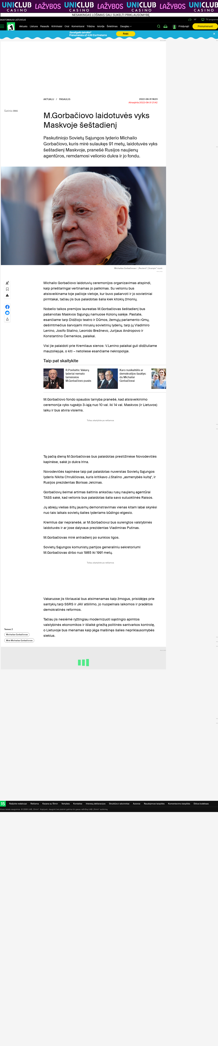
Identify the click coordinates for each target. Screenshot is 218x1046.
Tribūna (91, 26)
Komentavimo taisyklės (179, 803)
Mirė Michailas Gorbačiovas (19, 640)
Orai (67, 26)
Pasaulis (44, 26)
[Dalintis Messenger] (7, 313)
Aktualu (23, 26)
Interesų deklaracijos (95, 803)
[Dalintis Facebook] (7, 307)
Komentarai (78, 26)
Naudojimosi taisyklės (154, 803)
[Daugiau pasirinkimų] (7, 319)
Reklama (34, 803)
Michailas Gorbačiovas (17, 634)
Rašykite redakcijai (18, 803)
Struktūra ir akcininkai (119, 803)
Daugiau (125, 26)
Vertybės (65, 803)
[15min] (11, 26)
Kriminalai (56, 26)
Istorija (100, 26)
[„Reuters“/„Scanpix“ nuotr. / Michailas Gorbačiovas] (83, 216)
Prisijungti (183, 26)
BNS (15, 110)
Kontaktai (77, 803)
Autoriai (136, 803)
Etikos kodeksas (201, 803)
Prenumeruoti (205, 26)
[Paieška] (158, 26)
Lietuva (34, 26)
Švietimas (112, 26)
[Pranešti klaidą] (7, 295)
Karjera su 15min (50, 803)
